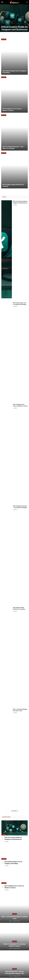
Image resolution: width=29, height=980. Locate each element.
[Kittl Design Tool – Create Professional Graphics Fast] (14, 964)
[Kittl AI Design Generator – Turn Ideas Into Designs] (14, 132)
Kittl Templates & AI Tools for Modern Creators (12, 109)
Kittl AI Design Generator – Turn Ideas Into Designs (12, 147)
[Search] (27, 2)
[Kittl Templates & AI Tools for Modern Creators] (14, 95)
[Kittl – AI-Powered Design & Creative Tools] (6, 757)
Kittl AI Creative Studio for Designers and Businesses (14, 28)
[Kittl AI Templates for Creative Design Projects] (14, 936)
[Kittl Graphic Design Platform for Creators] (14, 170)
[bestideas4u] (14, 2)
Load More (14, 810)
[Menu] (2, 2)
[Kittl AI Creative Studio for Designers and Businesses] (14, 18)
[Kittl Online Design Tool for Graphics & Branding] (14, 57)
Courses (4, 39)
